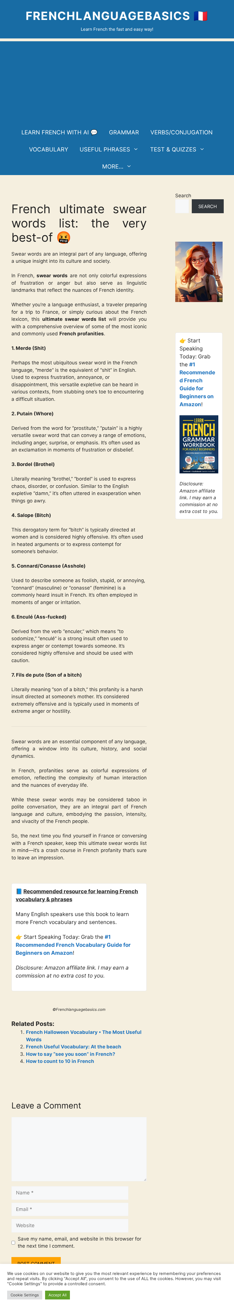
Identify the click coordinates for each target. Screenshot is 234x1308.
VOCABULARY (48, 149)
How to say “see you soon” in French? (70, 1054)
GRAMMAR (124, 132)
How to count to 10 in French (60, 1061)
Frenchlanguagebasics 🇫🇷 (117, 16)
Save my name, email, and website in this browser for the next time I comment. (79, 1242)
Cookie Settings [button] (25, 1295)
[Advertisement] (117, 81)
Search (183, 195)
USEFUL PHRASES (105, 149)
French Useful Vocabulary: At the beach (73, 1047)
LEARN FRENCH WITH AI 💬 (59, 132)
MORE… (112, 166)
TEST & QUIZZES (173, 149)
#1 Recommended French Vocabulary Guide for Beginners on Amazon (73, 945)
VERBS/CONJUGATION (181, 132)
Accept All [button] (57, 1295)
